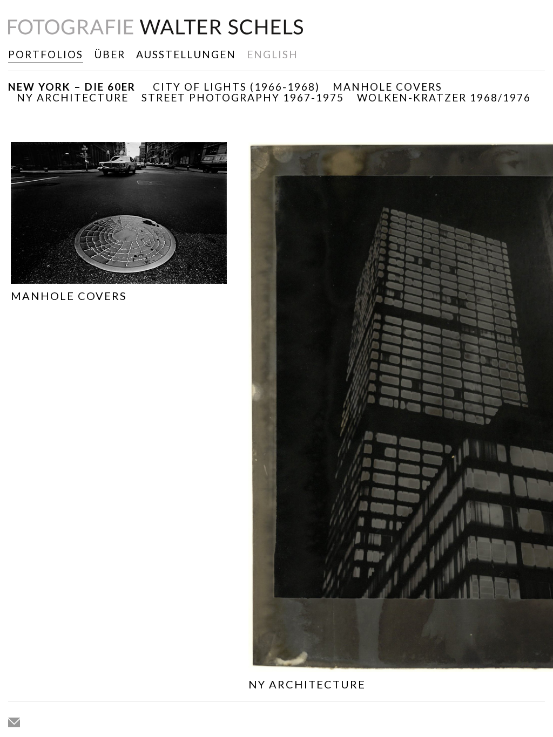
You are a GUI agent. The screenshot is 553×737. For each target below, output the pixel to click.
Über (109, 54)
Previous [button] (26, 430)
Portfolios (45, 54)
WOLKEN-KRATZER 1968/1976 (444, 97)
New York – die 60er (72, 86)
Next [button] (526, 430)
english (272, 54)
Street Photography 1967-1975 (242, 97)
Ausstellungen (186, 54)
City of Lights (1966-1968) (236, 86)
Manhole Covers (387, 86)
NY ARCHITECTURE (73, 97)
